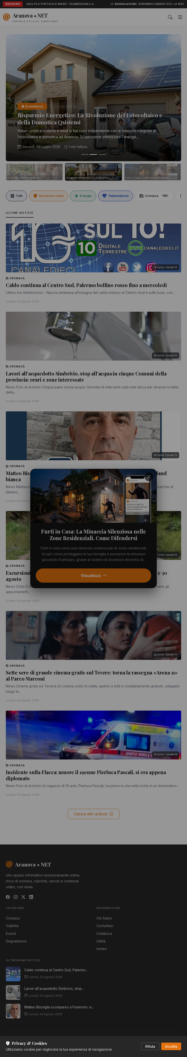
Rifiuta (150, 1046)
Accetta (171, 1046)
